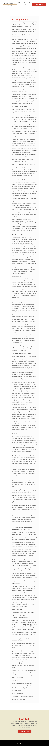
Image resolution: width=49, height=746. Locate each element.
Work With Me (25, 4)
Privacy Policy (18, 743)
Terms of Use (31, 743)
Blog (29, 2)
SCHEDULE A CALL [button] (39, 4)
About (20, 2)
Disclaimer (24, 743)
